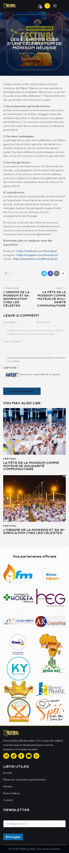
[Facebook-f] (21, 756)
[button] (55, 5)
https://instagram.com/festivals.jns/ (37, 255)
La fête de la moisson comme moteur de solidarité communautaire (31, 466)
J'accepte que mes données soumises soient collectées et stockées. (36, 359)
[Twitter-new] (44, 273)
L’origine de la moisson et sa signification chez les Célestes (34, 532)
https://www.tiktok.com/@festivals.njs (35, 258)
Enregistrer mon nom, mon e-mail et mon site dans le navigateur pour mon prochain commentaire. (35, 332)
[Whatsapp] (36, 756)
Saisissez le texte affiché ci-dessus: (39, 374)
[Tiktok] (14, 756)
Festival (10, 459)
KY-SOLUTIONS (18, 848)
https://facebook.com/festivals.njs (37, 251)
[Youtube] (29, 756)
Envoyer (13, 837)
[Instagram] (6, 756)
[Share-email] (57, 273)
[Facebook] (50, 273)
